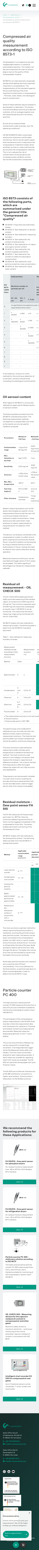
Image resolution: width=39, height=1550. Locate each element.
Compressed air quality (11, 17)
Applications (15, 15)
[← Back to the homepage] (19, 1425)
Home (5, 15)
